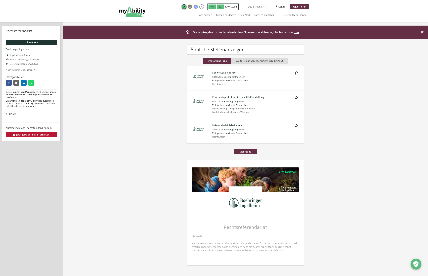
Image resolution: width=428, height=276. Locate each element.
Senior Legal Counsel (224, 72)
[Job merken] (297, 72)
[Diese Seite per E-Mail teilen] (16, 83)
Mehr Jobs (245, 151)
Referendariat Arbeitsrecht (227, 125)
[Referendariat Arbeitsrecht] (198, 128)
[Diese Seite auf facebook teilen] (9, 83)
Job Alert (245, 15)
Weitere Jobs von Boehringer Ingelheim (258, 60)
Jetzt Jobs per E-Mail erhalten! (33, 134)
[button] (422, 32)
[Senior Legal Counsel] (198, 76)
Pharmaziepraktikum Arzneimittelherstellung (238, 97)
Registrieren (299, 6)
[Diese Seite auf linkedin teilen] (24, 83)
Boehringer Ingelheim (18, 49)
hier (296, 32)
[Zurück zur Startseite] (132, 12)
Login (281, 6)
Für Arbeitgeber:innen (294, 15)
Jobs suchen (205, 15)
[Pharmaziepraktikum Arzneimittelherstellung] (198, 100)
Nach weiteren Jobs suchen (19, 69)
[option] (184, 6)
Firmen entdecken (226, 15)
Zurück (12, 113)
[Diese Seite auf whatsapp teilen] (31, 83)
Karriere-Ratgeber (264, 15)
